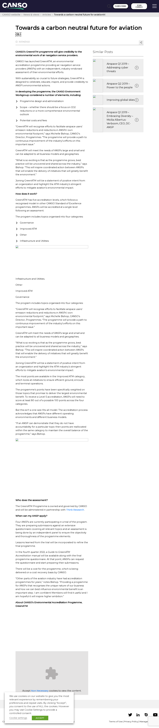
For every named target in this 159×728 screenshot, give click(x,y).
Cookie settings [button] (18, 717)
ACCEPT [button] (40, 718)
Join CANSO (139, 6)
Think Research (75, 509)
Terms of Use (116, 721)
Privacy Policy (131, 721)
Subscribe (120, 6)
